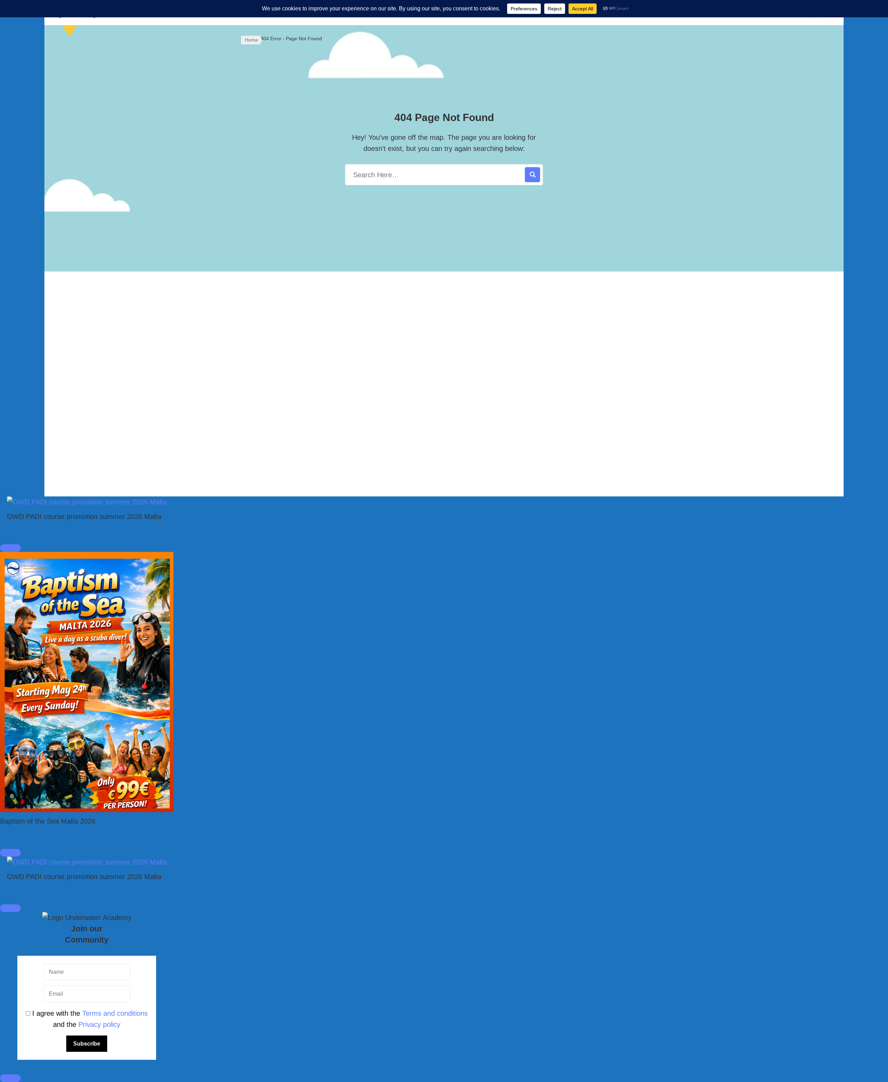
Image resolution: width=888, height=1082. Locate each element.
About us (444, 331)
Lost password (583, 393)
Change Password (582, 373)
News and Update (444, 414)
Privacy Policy (305, 331)
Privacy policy (99, 1024)
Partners (444, 373)
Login (582, 352)
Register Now (582, 331)
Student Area (444, 435)
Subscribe (86, 1044)
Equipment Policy (305, 373)
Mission (443, 352)
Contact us (444, 393)
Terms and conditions (115, 1013)
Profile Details (582, 414)
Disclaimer (305, 352)
